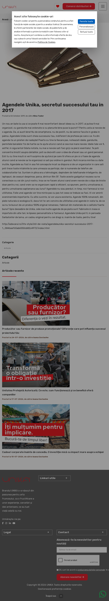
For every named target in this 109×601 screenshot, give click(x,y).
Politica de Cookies (46, 42)
